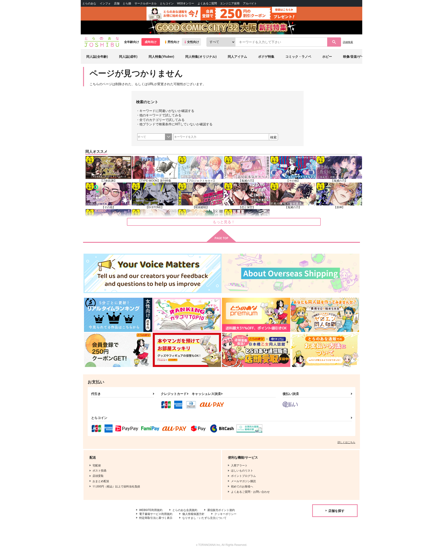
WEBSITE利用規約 (150, 510)
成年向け (151, 42)
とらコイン (167, 3)
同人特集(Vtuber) (161, 56)
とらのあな (89, 3)
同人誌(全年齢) (97, 56)
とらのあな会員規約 (184, 510)
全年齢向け (131, 42)
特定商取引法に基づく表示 (155, 518)
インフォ (105, 3)
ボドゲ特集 (266, 56)
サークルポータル (146, 3)
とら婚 (127, 3)
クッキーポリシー (225, 514)
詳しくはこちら (346, 442)
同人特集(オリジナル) (201, 56)
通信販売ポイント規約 (221, 510)
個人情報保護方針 (193, 514)
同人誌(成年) (128, 56)
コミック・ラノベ (298, 56)
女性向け (193, 42)
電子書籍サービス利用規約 (155, 514)
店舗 (117, 3)
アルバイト (250, 3)
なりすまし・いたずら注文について (204, 518)
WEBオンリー (185, 3)
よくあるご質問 (207, 3)
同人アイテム (237, 56)
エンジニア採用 (229, 3)
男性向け (174, 42)
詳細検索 (348, 42)
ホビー (327, 56)
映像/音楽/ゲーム (355, 56)
